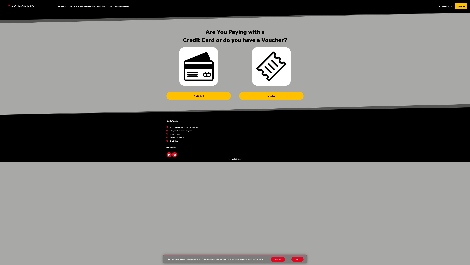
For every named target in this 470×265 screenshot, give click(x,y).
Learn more (239, 259)
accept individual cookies (254, 259)
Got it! (297, 259)
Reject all (278, 259)
